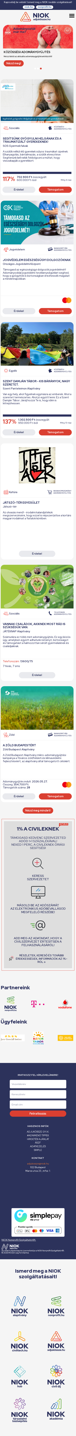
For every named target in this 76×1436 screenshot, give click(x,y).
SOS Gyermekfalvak (15, 145)
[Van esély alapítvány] (56, 1038)
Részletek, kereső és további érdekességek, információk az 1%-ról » (41, 959)
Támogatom (55, 189)
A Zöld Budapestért (19, 745)
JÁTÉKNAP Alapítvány (16, 631)
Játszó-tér (10, 506)
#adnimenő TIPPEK (38, 1135)
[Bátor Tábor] (29, 1038)
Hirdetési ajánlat (38, 1139)
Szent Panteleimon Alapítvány (21, 388)
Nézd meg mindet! (38, 810)
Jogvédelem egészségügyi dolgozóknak (37, 260)
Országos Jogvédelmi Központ (22, 264)
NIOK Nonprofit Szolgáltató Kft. (19, 1239)
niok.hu (29, 7)
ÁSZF (38, 1142)
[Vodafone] (56, 1004)
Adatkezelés (38, 1146)
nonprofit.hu (44, 7)
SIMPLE (38, 1150)
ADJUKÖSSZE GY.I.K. (38, 1131)
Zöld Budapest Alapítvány (18, 749)
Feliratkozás (38, 1113)
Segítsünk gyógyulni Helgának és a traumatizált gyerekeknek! (32, 140)
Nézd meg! (13, 63)
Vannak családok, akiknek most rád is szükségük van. (34, 625)
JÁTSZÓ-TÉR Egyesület (21, 503)
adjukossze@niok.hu (38, 1163)
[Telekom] (29, 1004)
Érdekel (19, 189)
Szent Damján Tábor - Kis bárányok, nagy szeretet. (36, 382)
